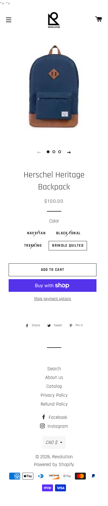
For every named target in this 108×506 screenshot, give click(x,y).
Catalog (54, 386)
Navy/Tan (36, 233)
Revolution (62, 457)
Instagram (57, 426)
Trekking (33, 245)
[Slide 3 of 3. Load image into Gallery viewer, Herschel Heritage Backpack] (60, 152)
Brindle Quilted (68, 245)
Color (54, 221)
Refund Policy (54, 404)
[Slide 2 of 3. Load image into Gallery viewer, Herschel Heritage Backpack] (54, 152)
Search (54, 369)
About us (54, 377)
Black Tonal (68, 233)
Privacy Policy (54, 395)
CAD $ (51, 442)
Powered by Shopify (54, 464)
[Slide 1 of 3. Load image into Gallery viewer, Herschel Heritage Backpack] (48, 152)
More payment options (52, 298)
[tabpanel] (54, 85)
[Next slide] (69, 152)
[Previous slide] (39, 152)
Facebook (57, 417)
